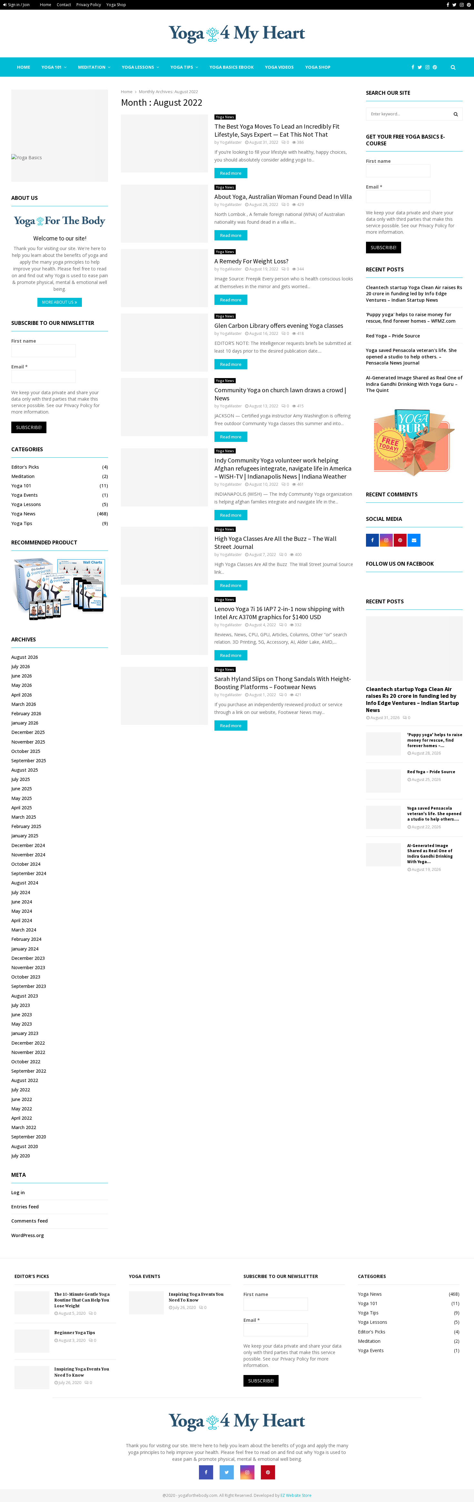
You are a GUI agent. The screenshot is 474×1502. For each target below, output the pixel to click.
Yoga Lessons (138, 67)
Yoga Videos (279, 67)
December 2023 (28, 958)
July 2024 (20, 892)
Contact (64, 4)
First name (23, 341)
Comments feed (29, 1221)
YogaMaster (231, 142)
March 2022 (23, 1127)
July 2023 (20, 1005)
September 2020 (28, 1137)
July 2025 (20, 779)
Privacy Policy (88, 4)
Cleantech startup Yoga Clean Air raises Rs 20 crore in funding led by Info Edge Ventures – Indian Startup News (414, 293)
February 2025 (26, 826)
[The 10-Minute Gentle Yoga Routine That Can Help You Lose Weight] (32, 1302)
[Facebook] (414, 67)
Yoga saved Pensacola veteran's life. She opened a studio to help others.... (434, 813)
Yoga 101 (52, 67)
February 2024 (26, 939)
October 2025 (25, 751)
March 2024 (23, 930)
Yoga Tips (182, 67)
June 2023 (21, 1014)
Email (19, 367)
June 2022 (21, 1099)
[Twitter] (421, 67)
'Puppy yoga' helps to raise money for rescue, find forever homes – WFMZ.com (411, 317)
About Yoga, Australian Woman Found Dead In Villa (283, 196)
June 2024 (21, 902)
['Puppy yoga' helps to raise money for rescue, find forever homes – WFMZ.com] (383, 744)
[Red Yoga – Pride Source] (383, 781)
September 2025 (28, 760)
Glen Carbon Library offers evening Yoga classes (278, 325)
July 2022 (20, 1090)
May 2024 (21, 911)
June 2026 (21, 676)
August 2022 (24, 1080)
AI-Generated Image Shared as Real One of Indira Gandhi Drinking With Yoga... (430, 853)
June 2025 (21, 788)
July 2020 (20, 1156)
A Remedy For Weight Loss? (251, 261)
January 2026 (24, 723)
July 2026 (20, 666)
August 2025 (24, 770)
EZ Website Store (296, 1495)
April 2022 (21, 1118)
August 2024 (24, 883)
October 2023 (25, 977)
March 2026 (23, 704)
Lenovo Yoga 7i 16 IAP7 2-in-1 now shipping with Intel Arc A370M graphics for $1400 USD (279, 613)
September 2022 (28, 1071)
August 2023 (24, 996)
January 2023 (24, 1033)
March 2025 (23, 817)
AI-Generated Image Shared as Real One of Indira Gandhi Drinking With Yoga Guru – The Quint (414, 384)
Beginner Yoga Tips (74, 1332)
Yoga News (225, 117)
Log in (18, 1192)
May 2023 (21, 1024)
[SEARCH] (456, 114)
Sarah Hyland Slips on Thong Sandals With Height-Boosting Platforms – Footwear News (282, 683)
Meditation (91, 67)
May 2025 (21, 798)
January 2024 (24, 949)
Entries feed (25, 1207)
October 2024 (25, 864)
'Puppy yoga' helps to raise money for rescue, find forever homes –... (434, 740)
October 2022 (25, 1061)
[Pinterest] (436, 67)
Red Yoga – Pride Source (393, 336)
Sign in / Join (18, 4)
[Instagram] (429, 67)
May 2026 (21, 685)
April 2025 (21, 808)
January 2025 (24, 836)
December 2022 (28, 1043)
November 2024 (28, 855)
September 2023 (28, 986)
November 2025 (28, 742)
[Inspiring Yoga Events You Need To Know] (32, 1377)
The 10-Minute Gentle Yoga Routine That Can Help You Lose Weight (82, 1299)
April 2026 (21, 695)
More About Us (57, 302)
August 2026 (24, 657)
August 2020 (24, 1146)
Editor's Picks (25, 467)
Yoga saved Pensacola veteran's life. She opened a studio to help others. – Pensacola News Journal (411, 356)
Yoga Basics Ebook (231, 67)
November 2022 (28, 1052)
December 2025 (28, 732)
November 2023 (28, 967)
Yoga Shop (116, 4)
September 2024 (28, 873)
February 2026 (26, 713)
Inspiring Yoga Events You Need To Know (81, 1371)
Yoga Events (24, 495)
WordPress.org (27, 1235)
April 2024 (21, 920)
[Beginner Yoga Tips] (32, 1341)
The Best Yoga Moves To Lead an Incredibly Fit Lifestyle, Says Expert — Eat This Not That (277, 130)
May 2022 (21, 1109)
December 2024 (28, 845)
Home (45, 4)
